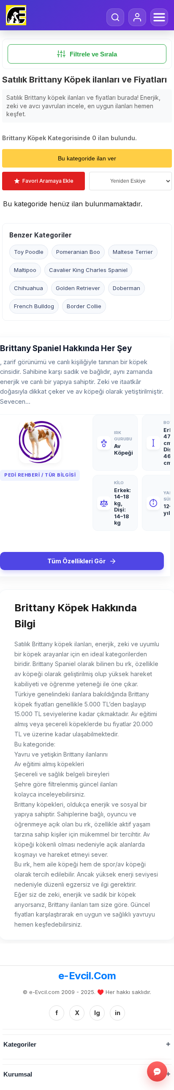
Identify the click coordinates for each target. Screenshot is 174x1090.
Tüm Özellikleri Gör (76, 561)
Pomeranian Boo (78, 251)
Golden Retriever (78, 288)
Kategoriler (19, 1044)
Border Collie (84, 306)
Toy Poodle (29, 251)
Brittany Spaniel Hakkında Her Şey (66, 348)
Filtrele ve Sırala (93, 54)
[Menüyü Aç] (159, 17)
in (117, 1012)
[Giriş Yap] (137, 17)
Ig (97, 1012)
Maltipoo (25, 270)
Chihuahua (28, 288)
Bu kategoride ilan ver (87, 158)
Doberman (126, 288)
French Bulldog (34, 306)
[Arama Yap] (115, 17)
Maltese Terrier (133, 251)
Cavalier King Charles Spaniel (88, 270)
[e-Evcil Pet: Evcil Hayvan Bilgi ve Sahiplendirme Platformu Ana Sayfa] (16, 15)
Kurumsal (17, 1074)
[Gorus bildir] (157, 1071)
